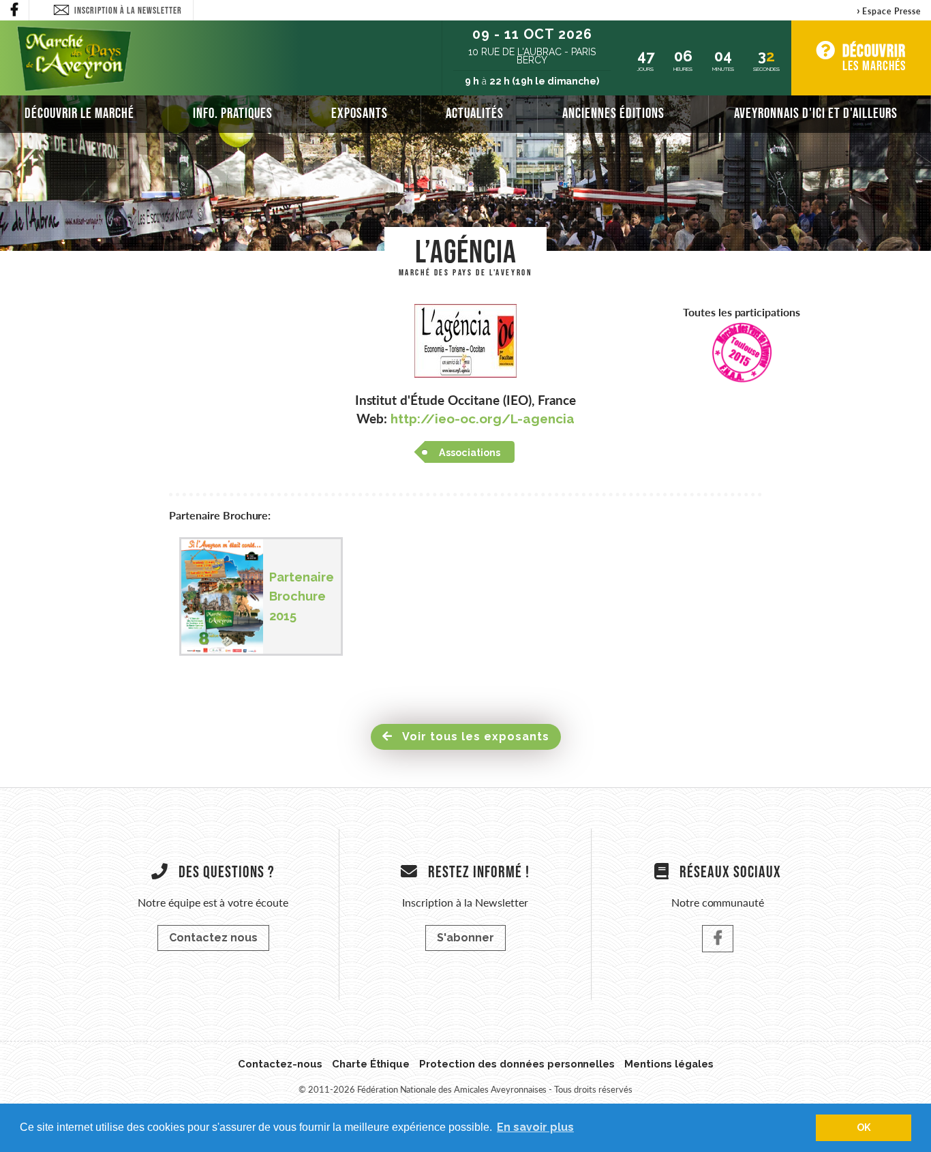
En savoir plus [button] (535, 1127)
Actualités (475, 113)
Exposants (359, 113)
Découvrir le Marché (79, 113)
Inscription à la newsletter (128, 10)
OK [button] (864, 1127)
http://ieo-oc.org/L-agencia (482, 418)
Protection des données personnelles (517, 1064)
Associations (469, 452)
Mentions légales (669, 1064)
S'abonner (465, 937)
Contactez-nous (280, 1064)
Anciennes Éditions (613, 113)
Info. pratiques (233, 113)
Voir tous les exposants (474, 736)
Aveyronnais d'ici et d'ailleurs (816, 113)
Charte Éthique (371, 1064)
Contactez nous (213, 937)
